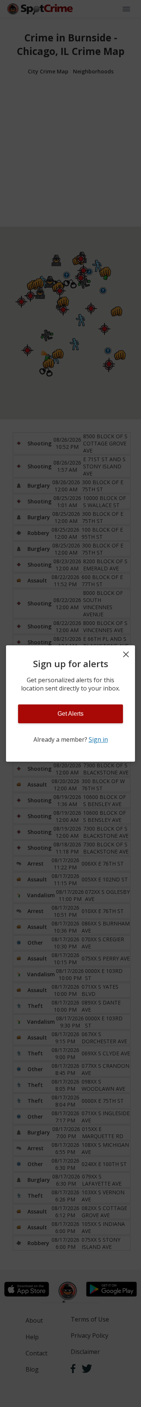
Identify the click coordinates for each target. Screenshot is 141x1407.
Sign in (98, 739)
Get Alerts (70, 713)
